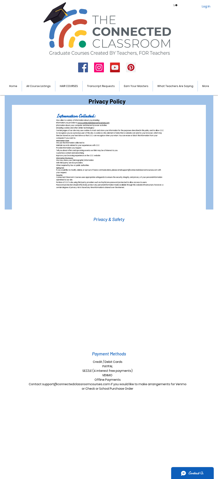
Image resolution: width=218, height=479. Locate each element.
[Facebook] (83, 67)
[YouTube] (115, 67)
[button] (175, 5)
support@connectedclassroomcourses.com (139, 170)
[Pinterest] (131, 67)
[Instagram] (99, 67)
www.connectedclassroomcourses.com (93, 123)
